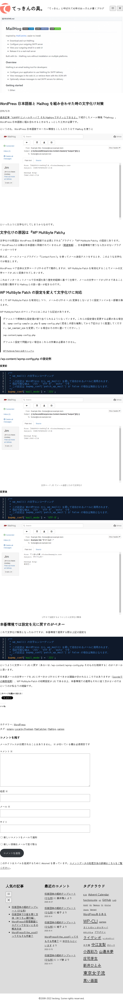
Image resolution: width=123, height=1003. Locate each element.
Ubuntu (86, 909)
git (100, 900)
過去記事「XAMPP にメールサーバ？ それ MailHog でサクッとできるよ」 (39, 117)
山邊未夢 (106, 951)
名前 (4, 791)
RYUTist (108, 905)
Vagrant (93, 909)
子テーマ (111, 945)
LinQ (114, 900)
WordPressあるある (94, 914)
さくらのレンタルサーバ (95, 927)
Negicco (96, 904)
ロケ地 (86, 945)
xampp (60, 729)
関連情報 (68, 245)
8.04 (85, 894)
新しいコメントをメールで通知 (20, 837)
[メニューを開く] (113, 8)
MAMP (85, 905)
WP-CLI (90, 921)
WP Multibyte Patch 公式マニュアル (18, 350)
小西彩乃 (90, 951)
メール (5, 806)
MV (90, 905)
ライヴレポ (92, 937)
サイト (3, 822)
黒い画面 (90, 980)
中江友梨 (98, 944)
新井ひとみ (92, 965)
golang (10, 729)
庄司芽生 (90, 958)
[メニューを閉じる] (120, 8)
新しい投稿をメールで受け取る (20, 844)
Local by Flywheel (24, 729)
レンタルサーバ (108, 938)
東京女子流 (94, 973)
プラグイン (100, 932)
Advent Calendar (98, 894)
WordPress (20, 724)
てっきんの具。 (28, 8)
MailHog (52, 729)
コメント (6, 751)
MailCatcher (40, 729)
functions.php (90, 900)
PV (102, 905)
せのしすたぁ (88, 932)
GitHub (106, 900)
